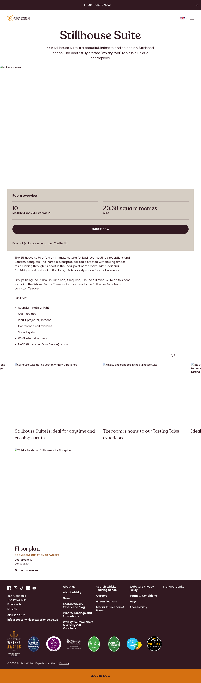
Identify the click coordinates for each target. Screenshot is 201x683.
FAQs (133, 601)
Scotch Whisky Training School (106, 588)
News (66, 598)
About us (69, 586)
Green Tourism (106, 601)
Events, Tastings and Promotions (77, 614)
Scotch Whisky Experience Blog (74, 605)
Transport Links (173, 586)
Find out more (24, 570)
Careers (101, 595)
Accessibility (138, 607)
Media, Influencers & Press (110, 609)
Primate (64, 663)
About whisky (72, 592)
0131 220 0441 (16, 615)
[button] (181, 355)
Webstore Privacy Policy (142, 588)
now (106, 5)
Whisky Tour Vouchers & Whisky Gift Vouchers (78, 625)
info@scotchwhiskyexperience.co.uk (32, 620)
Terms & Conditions (143, 595)
